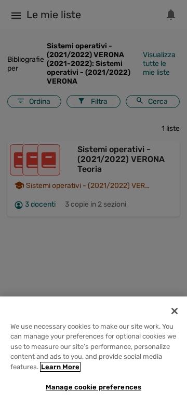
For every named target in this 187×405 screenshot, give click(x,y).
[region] (93, 350)
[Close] (174, 311)
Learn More (60, 367)
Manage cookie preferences (93, 387)
